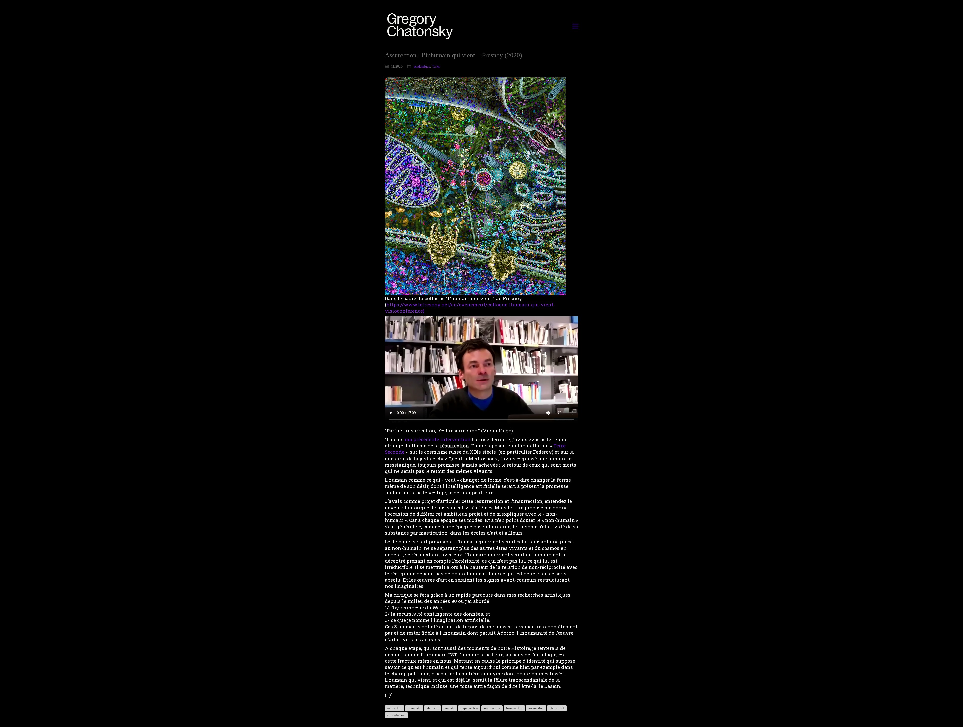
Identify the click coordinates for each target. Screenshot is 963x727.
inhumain (414, 708)
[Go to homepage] (421, 26)
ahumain (432, 708)
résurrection (492, 708)
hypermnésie (469, 708)
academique (422, 66)
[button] (575, 26)
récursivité (557, 708)
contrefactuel (396, 715)
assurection (536, 708)
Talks (436, 66)
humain (449, 708)
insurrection (514, 708)
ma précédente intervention (438, 439)
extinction (394, 708)
